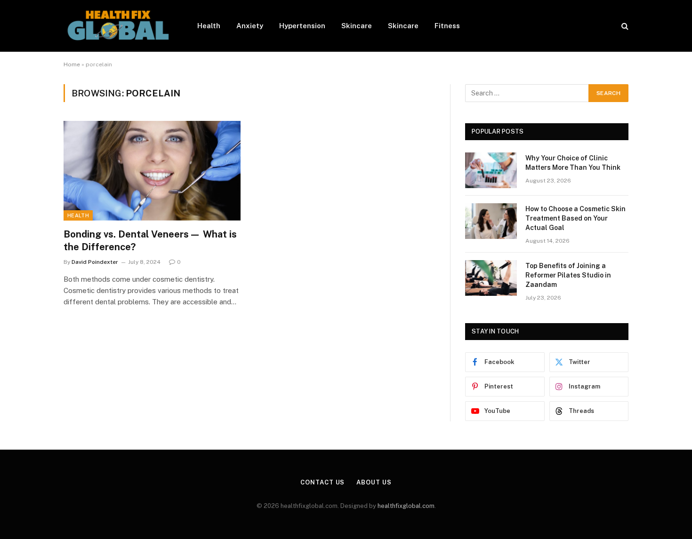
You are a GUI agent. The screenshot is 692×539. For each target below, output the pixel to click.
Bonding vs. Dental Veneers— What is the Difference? (150, 241)
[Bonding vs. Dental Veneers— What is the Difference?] (152, 171)
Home (72, 64)
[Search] (624, 26)
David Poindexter (95, 262)
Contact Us (322, 482)
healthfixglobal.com (406, 505)
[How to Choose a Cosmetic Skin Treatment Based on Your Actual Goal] (491, 221)
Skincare (356, 26)
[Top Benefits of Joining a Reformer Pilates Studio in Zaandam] (491, 278)
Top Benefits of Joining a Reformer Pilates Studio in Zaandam (568, 275)
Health (208, 26)
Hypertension (302, 26)
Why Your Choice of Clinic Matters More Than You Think (572, 162)
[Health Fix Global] (118, 26)
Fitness (447, 26)
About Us (373, 482)
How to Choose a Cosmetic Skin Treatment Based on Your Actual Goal (575, 218)
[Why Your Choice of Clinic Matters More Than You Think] (491, 170)
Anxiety (249, 26)
